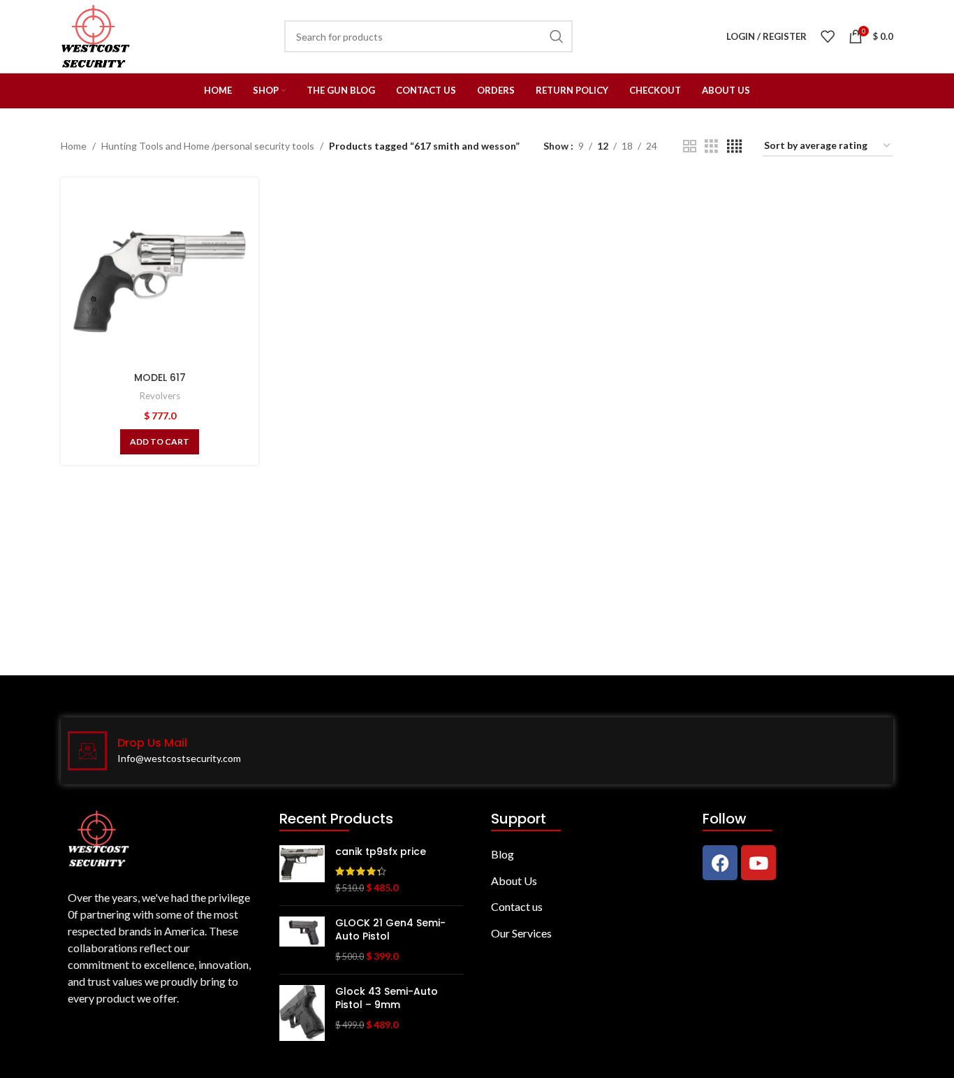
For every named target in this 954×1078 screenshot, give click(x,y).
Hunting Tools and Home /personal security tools (207, 146)
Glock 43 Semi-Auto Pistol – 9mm (386, 998)
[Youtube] (758, 862)
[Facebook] (720, 862)
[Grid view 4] (734, 146)
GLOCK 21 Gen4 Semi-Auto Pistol (390, 930)
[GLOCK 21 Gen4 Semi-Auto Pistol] (302, 940)
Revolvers (160, 395)
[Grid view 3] (711, 146)
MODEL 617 (160, 378)
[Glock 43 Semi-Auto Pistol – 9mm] (302, 1013)
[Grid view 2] (689, 146)
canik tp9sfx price (380, 851)
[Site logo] (96, 35)
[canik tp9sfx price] (302, 870)
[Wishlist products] (828, 36)
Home (74, 146)
